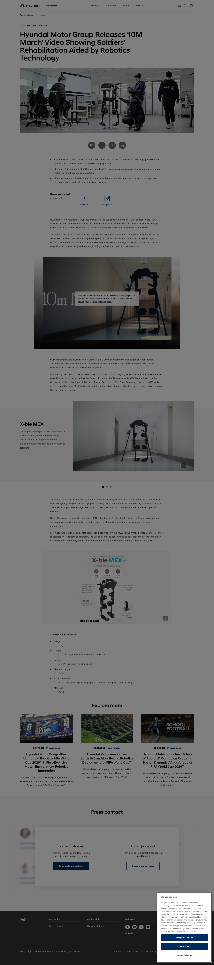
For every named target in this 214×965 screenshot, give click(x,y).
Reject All (184, 946)
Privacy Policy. (189, 931)
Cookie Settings (184, 955)
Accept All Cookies (184, 937)
